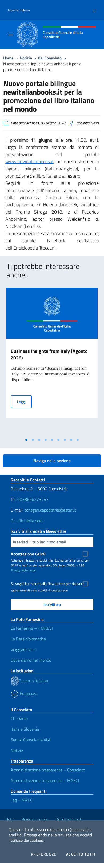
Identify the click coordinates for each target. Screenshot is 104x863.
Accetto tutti (80, 854)
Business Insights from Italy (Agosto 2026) (49, 354)
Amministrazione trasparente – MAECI (45, 780)
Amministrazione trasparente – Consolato (48, 770)
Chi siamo (19, 718)
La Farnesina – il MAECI (32, 628)
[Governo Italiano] (15, 680)
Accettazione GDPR (28, 554)
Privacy (16, 570)
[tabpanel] (52, 361)
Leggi (24, 401)
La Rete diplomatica (28, 639)
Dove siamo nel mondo (31, 660)
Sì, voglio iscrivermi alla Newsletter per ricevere (47, 584)
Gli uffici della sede (27, 520)
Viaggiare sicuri (24, 649)
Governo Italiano (19, 10)
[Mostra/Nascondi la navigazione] (10, 34)
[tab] (26, 440)
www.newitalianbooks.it (29, 161)
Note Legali (29, 570)
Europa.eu (28, 693)
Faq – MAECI (22, 800)
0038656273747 (33, 499)
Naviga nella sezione (52, 460)
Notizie (26, 58)
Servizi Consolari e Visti (31, 740)
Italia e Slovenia (25, 729)
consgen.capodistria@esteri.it (50, 510)
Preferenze (44, 854)
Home (8, 58)
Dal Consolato (50, 58)
